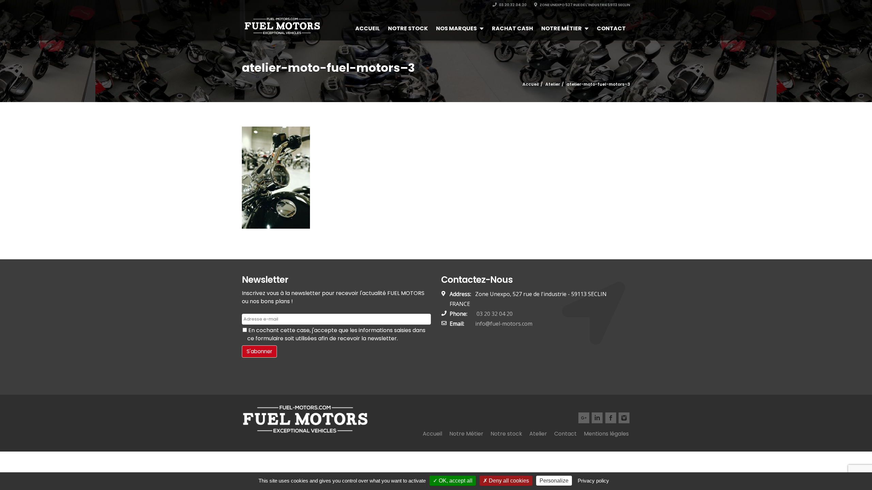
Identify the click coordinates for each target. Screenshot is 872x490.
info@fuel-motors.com (503, 323)
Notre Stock (408, 28)
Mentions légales (606, 434)
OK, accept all (454, 481)
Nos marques (456, 28)
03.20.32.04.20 (512, 4)
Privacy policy (593, 481)
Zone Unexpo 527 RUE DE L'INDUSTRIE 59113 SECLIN (584, 4)
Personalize (554, 481)
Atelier (538, 434)
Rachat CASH (512, 28)
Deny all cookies (508, 481)
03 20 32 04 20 (494, 313)
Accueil (367, 28)
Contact (611, 28)
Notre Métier (561, 28)
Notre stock (506, 434)
